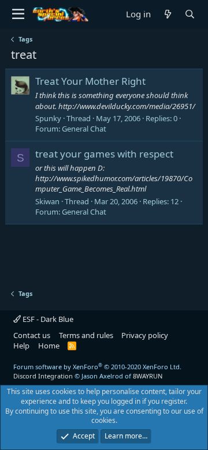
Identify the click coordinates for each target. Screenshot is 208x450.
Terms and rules (86, 335)
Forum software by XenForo (97, 366)
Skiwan (47, 201)
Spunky (48, 118)
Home (49, 345)
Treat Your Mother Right (90, 81)
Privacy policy (144, 335)
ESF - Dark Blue (47, 319)
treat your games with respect (104, 153)
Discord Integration (43, 376)
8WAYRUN (147, 376)
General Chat (84, 128)
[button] (18, 14)
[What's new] (168, 14)
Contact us (31, 335)
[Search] (189, 14)
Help (21, 345)
